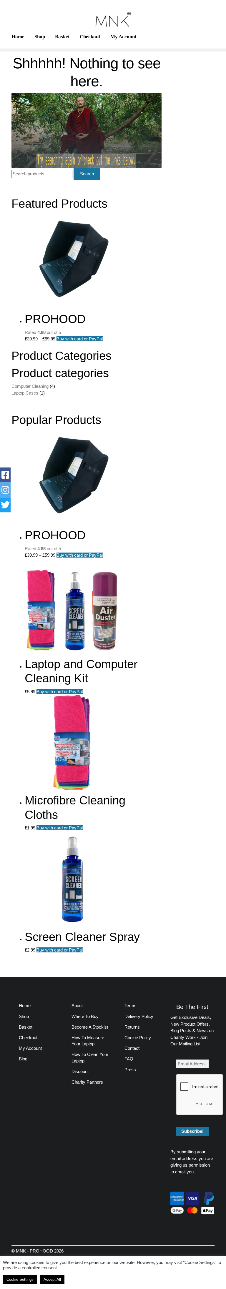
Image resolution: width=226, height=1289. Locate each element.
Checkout (90, 36)
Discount (80, 1071)
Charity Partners (87, 1082)
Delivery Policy (138, 1016)
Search (87, 173)
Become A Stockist (90, 1026)
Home (17, 36)
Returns (132, 1026)
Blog (23, 1058)
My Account (123, 36)
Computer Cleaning (30, 386)
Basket (62, 36)
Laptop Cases (24, 392)
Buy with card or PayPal (79, 338)
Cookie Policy (137, 1037)
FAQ (128, 1058)
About (77, 1005)
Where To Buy (85, 1016)
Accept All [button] (52, 1279)
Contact (131, 1048)
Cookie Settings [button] (20, 1279)
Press (130, 1069)
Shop (39, 36)
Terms (130, 1005)
